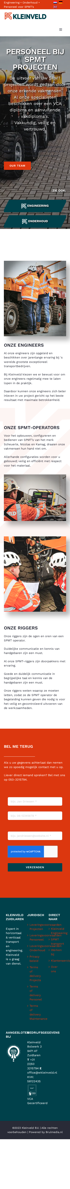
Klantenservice (56, 960)
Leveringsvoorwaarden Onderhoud (35, 948)
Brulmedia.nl (54, 1132)
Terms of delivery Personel (35, 993)
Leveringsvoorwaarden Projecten (35, 927)
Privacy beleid (34, 959)
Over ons (54, 969)
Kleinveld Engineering (56, 931)
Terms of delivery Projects (35, 973)
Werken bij (56, 952)
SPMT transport (56, 942)
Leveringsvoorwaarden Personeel (35, 938)
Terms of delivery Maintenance (35, 1012)
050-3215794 (17, 779)
